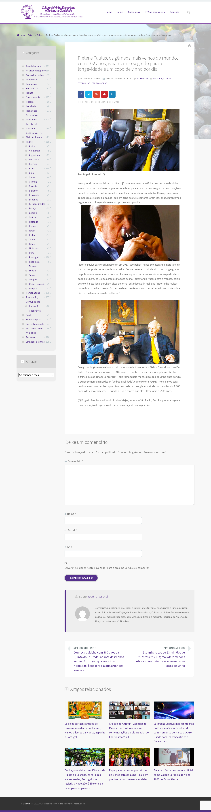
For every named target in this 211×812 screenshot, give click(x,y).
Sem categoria (33, 319)
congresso (31, 79)
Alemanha (34, 150)
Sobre (120, 11)
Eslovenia (34, 195)
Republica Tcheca (34, 264)
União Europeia (37, 283)
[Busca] (185, 9)
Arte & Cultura (33, 66)
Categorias (134, 11)
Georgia (33, 212)
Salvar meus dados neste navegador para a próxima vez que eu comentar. (107, 568)
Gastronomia (33, 97)
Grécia (32, 217)
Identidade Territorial (31, 121)
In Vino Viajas (27, 803)
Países (29, 141)
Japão (32, 239)
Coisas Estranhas (35, 75)
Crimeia (33, 181)
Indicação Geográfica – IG (34, 130)
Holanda (33, 221)
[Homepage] (52, 11)
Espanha (33, 199)
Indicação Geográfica (35, 308)
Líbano (32, 244)
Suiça (32, 275)
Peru (31, 252)
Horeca (30, 101)
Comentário (75, 461)
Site (69, 547)
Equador (33, 190)
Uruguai (33, 288)
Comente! (142, 78)
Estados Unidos (37, 203)
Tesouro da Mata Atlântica (34, 330)
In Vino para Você (154, 11)
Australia (34, 159)
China (32, 177)
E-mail (72, 530)
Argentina (34, 155)
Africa (32, 146)
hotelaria (31, 106)
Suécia (32, 270)
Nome (71, 514)
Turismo (30, 337)
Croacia (33, 186)
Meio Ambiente (34, 137)
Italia (32, 235)
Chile (31, 172)
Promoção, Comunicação (33, 299)
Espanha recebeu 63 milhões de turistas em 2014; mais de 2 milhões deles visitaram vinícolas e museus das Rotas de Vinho (160, 657)
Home (109, 11)
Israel (32, 230)
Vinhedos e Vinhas (35, 341)
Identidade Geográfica (32, 113)
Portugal (34, 257)
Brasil (32, 168)
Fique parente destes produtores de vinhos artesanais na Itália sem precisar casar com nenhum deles (128, 774)
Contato (174, 11)
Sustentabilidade (35, 323)
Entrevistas (32, 88)
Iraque (32, 226)
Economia (31, 83)
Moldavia (33, 248)
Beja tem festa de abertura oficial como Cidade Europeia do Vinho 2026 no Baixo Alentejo (173, 774)
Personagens (100, 83)
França (29, 92)
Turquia (33, 279)
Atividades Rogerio (36, 70)
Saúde (29, 314)
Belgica (157, 78)
